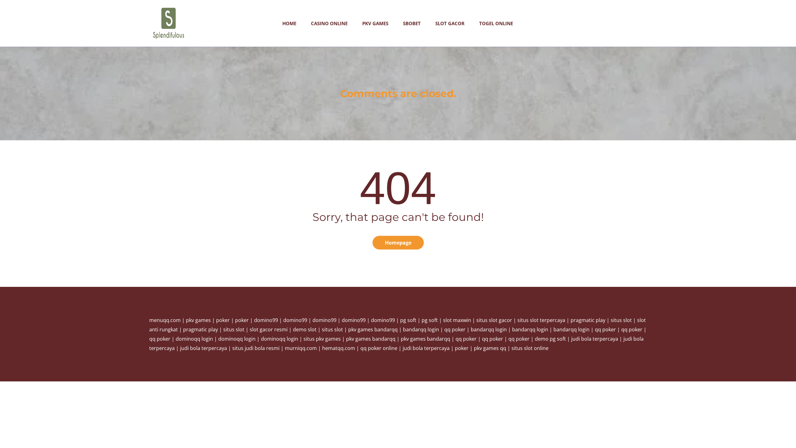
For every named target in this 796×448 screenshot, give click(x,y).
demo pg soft (550, 338)
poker (223, 320)
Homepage (398, 242)
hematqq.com (338, 348)
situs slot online (529, 348)
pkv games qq (490, 348)
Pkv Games (375, 23)
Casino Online (329, 23)
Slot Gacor (450, 23)
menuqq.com (165, 320)
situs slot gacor (494, 320)
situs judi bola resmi (256, 348)
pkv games (198, 320)
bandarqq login (421, 329)
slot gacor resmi (269, 329)
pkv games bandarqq (373, 329)
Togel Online (496, 23)
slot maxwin (457, 320)
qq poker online (378, 348)
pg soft (408, 320)
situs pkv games (322, 338)
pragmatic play (588, 320)
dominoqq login (194, 338)
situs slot (621, 320)
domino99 (266, 320)
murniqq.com (301, 348)
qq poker (454, 329)
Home (289, 23)
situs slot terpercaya (541, 320)
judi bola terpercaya (594, 338)
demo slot (305, 329)
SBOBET (412, 23)
